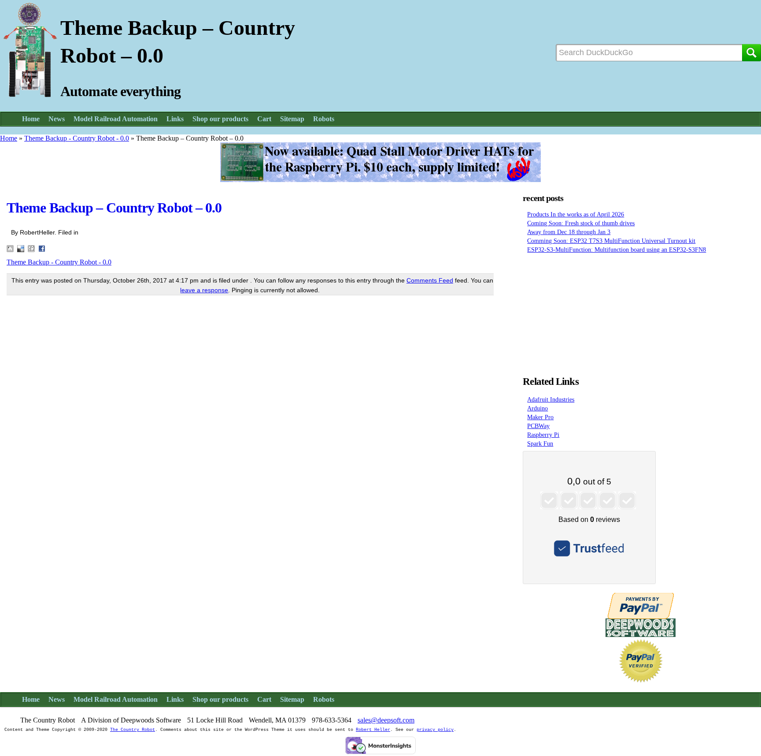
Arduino (537, 408)
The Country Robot (132, 729)
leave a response (204, 290)
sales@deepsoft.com (386, 720)
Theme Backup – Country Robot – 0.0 (114, 208)
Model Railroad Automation (116, 119)
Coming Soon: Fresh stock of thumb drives (581, 223)
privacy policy (435, 729)
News (56, 119)
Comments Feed (429, 280)
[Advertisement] (641, 312)
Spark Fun (540, 443)
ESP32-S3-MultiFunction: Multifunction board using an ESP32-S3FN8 (616, 249)
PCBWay (538, 425)
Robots (323, 119)
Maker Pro (540, 417)
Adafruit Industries (550, 399)
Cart (264, 119)
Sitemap (292, 119)
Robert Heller (373, 729)
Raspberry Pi (543, 434)
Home (31, 119)
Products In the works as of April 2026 (575, 214)
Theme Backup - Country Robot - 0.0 (76, 138)
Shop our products (220, 119)
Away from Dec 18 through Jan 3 (568, 231)
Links (175, 119)
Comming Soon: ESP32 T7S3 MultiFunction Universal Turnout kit (611, 240)
